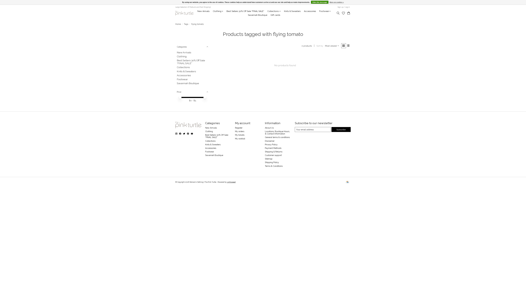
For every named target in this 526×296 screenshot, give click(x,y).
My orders (239, 131)
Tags (186, 24)
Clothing (182, 56)
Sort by (319, 46)
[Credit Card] (347, 182)
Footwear (182, 79)
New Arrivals (203, 11)
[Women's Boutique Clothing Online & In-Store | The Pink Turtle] (184, 13)
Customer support (273, 155)
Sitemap (268, 159)
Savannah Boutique (257, 15)
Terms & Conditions (274, 166)
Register (238, 128)
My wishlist (240, 138)
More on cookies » (337, 2)
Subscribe (341, 129)
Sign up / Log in (344, 7)
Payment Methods (273, 148)
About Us (269, 128)
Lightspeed (231, 182)
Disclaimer (270, 141)
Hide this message (319, 2)
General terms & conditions (277, 137)
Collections (183, 67)
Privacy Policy (271, 144)
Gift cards (275, 15)
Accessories (310, 11)
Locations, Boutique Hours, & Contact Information (277, 132)
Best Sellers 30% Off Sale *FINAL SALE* (245, 11)
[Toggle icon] (338, 13)
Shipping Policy (272, 162)
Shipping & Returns (273, 151)
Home (178, 24)
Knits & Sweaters (292, 11)
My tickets (239, 135)
